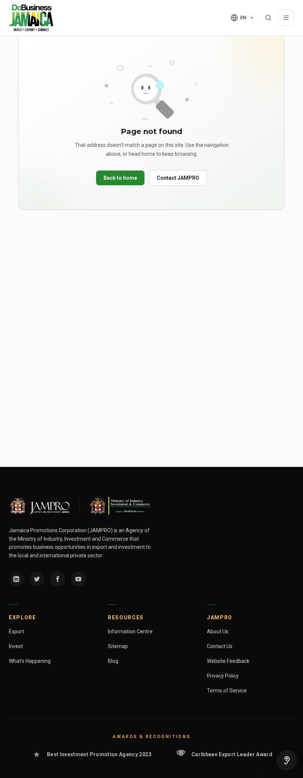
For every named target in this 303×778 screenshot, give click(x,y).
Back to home (120, 178)
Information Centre (130, 631)
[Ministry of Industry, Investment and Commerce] (119, 505)
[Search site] (268, 18)
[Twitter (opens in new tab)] (37, 579)
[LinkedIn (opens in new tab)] (16, 579)
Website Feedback (228, 661)
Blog (113, 661)
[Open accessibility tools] (286, 760)
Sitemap (118, 646)
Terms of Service (227, 690)
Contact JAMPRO (178, 178)
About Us (217, 631)
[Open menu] (286, 18)
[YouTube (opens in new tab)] (78, 579)
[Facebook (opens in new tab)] (57, 579)
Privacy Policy (223, 676)
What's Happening (30, 661)
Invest (16, 646)
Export (16, 631)
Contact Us (219, 646)
